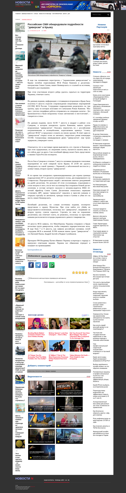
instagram (53, 371)
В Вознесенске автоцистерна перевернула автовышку (47, 278)
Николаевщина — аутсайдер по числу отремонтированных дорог (66, 282)
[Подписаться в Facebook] (54, 256)
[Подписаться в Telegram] (57, 256)
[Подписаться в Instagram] (61, 256)
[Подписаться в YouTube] (64, 256)
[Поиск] (108, 14)
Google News (46, 256)
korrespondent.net (35, 250)
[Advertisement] (59, 298)
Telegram (47, 371)
